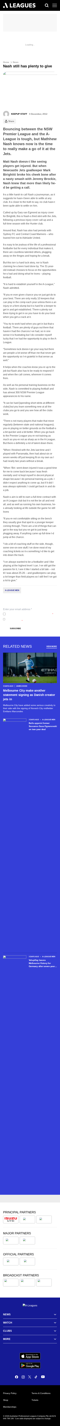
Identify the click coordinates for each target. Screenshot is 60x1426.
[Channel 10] (10, 1282)
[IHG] (27, 1261)
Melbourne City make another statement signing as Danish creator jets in (29, 695)
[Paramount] (27, 1282)
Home (6, 62)
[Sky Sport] (44, 1282)
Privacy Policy (27, 614)
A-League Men (12, 590)
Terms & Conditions (41, 1393)
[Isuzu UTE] (10, 1219)
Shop (5, 1400)
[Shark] (44, 1219)
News (15, 62)
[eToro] (27, 1240)
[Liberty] (10, 1240)
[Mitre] (10, 1261)
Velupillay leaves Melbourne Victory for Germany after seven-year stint (42, 963)
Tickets (35, 1400)
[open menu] (54, 5)
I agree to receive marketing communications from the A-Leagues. (30, 619)
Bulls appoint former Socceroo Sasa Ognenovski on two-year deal (43, 726)
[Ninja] (27, 1219)
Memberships (9, 1407)
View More (51, 646)
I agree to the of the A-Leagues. (30, 614)
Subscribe (15, 628)
